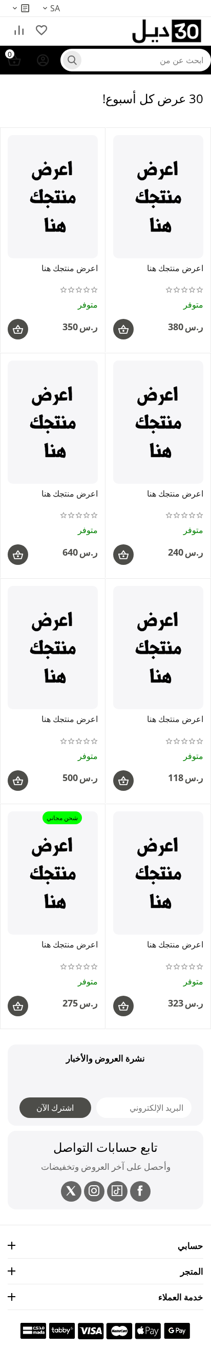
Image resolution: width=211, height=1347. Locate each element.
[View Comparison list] (19, 32)
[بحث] (72, 60)
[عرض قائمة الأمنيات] (41, 32)
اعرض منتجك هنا (175, 268)
